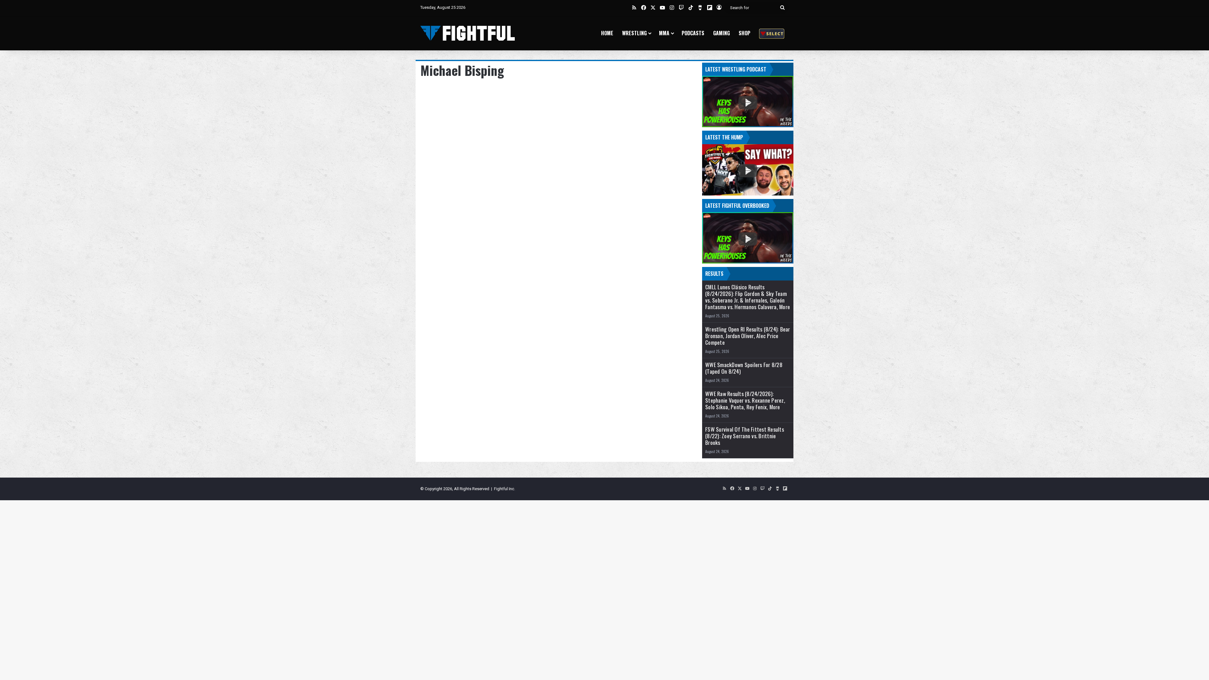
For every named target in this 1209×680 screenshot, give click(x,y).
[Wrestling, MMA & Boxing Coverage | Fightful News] (467, 33)
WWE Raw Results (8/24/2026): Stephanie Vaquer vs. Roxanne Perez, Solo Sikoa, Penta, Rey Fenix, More (745, 400)
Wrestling (634, 33)
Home (607, 33)
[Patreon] (772, 33)
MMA (664, 33)
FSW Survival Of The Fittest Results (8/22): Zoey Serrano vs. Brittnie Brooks (744, 436)
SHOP (744, 33)
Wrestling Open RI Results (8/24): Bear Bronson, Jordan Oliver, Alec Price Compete (747, 336)
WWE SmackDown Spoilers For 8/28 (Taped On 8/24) (743, 368)
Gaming (721, 33)
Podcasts (693, 33)
